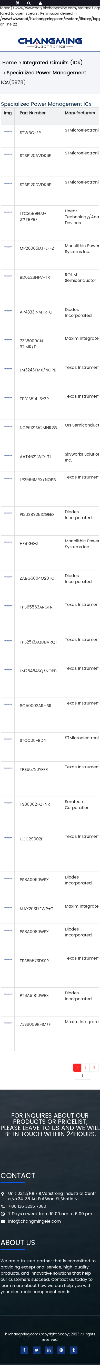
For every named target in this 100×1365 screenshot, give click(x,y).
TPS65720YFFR (34, 769)
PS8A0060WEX (34, 879)
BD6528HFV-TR (35, 277)
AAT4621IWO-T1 (35, 457)
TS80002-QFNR (35, 804)
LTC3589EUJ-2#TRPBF (33, 216)
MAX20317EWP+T (36, 909)
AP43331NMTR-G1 (37, 312)
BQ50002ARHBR (36, 705)
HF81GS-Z (29, 543)
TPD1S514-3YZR (34, 399)
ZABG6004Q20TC (37, 578)
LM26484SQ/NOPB (38, 671)
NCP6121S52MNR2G (38, 427)
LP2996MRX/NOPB (38, 479)
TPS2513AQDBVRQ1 (38, 642)
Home (9, 63)
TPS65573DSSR (34, 961)
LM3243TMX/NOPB (38, 370)
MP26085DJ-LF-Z (37, 248)
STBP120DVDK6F (35, 184)
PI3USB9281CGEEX (37, 514)
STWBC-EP (30, 132)
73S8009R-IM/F (35, 1024)
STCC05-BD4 (33, 740)
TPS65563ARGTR (36, 607)
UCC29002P (31, 839)
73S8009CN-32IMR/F (32, 344)
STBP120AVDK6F (35, 155)
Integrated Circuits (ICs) (53, 63)
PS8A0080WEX (34, 931)
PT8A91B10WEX (34, 995)
